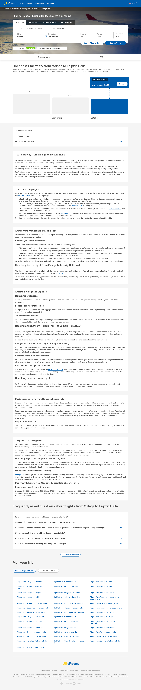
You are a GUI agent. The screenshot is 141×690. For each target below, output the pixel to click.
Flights (22, 3)
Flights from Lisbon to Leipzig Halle (67, 636)
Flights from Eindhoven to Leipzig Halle (68, 612)
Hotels (29, 3)
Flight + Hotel (39, 3)
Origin (19, 34)
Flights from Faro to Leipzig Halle (103, 632)
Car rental (50, 3)
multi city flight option (64, 273)
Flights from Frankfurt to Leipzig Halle (32, 603)
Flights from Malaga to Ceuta (64, 582)
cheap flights (77, 206)
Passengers (119, 34)
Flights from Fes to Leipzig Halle (65, 632)
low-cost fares (24, 196)
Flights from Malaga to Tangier (29, 593)
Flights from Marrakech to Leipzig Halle (32, 641)
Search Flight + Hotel (92, 43)
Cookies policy (64, 670)
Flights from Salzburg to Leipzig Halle (68, 608)
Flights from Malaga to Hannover (29, 621)
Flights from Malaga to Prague (102, 617)
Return (99, 34)
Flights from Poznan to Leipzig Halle (104, 603)
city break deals (115, 209)
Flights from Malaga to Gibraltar (29, 582)
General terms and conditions (49, 670)
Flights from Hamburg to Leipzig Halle (68, 603)
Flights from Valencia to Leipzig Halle (31, 636)
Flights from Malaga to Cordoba (102, 582)
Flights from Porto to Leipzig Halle (103, 636)
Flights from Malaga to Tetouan (65, 586)
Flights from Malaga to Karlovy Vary (30, 617)
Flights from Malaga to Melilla (28, 597)
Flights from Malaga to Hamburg (66, 628)
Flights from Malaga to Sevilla (101, 586)
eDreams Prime (66, 213)
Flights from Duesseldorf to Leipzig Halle (33, 608)
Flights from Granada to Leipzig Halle (31, 632)
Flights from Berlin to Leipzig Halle (66, 597)
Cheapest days (44, 57)
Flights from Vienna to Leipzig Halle (30, 612)
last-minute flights (55, 369)
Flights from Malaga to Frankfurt (29, 628)
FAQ (101, 57)
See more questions (72, 555)
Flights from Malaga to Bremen (102, 628)
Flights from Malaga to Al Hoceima (66, 593)
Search (122, 84)
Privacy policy (74, 670)
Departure (84, 34)
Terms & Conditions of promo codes (90, 670)
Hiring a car (19, 475)
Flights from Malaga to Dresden (102, 612)
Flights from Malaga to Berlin (64, 617)
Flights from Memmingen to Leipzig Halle (106, 608)
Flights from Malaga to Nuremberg (66, 621)
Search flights (115, 43)
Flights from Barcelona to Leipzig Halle (105, 641)
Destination (52, 34)
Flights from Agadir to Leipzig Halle (30, 647)
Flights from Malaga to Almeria (102, 593)
